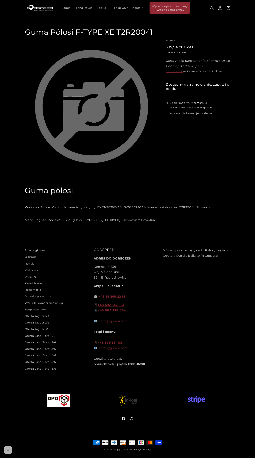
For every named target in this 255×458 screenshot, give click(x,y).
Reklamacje (33, 289)
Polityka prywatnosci (39, 296)
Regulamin (32, 263)
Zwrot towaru (34, 283)
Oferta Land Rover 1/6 (40, 335)
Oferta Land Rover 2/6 (40, 342)
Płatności (31, 270)
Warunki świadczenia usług (44, 303)
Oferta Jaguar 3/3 (37, 329)
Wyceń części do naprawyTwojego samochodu (170, 7)
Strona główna (35, 250)
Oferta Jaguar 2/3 (37, 322)
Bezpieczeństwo (36, 309)
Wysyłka (31, 276)
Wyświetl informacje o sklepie (191, 113)
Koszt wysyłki (174, 71)
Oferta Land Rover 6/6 (40, 368)
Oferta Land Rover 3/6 (40, 349)
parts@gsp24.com (113, 321)
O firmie (31, 257)
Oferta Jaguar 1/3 (37, 316)
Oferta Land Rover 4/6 (40, 355)
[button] (212, 8)
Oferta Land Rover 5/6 (40, 362)
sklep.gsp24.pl (121, 449)
